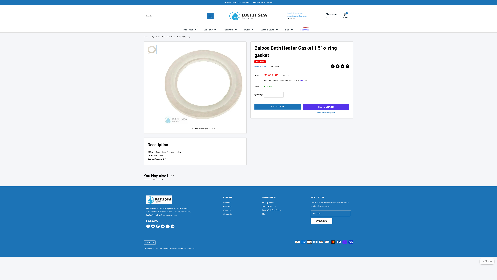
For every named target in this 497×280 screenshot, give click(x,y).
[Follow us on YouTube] (163, 226)
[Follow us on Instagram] (158, 226)
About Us (227, 210)
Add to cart (277, 107)
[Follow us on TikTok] (168, 226)
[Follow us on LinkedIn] (172, 226)
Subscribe (321, 221)
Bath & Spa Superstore (186, 248)
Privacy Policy (268, 203)
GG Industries (260, 66)
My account (331, 14)
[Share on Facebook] (333, 66)
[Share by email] (347, 66)
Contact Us (227, 214)
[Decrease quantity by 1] (267, 94)
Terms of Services (269, 206)
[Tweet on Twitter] (342, 66)
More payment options (326, 113)
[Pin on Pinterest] (337, 66)
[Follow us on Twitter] (153, 226)
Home (146, 37)
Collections (227, 206)
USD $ (147, 242)
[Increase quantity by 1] (280, 94)
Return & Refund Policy (271, 210)
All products (155, 37)
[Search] (210, 16)
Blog (264, 214)
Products (227, 203)
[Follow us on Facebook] (148, 226)
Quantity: (258, 95)
